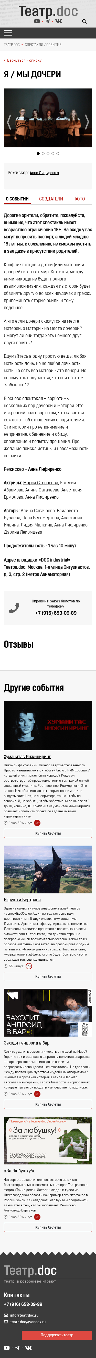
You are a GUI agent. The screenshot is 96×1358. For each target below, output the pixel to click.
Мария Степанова (40, 483)
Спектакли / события (43, 45)
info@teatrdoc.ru (24, 1316)
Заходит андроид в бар (26, 1043)
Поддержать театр (57, 1335)
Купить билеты (48, 834)
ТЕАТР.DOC (12, 45)
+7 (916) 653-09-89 (56, 613)
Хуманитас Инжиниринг (27, 757)
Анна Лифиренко (44, 173)
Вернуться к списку (24, 61)
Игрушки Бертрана (22, 900)
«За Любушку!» (19, 1171)
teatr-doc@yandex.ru (28, 1322)
